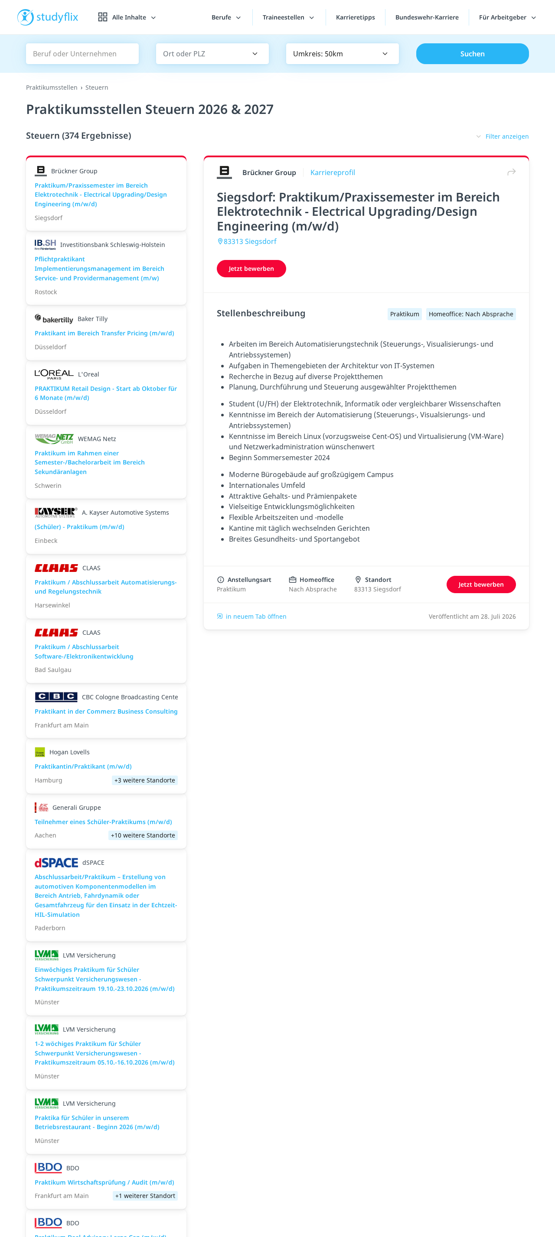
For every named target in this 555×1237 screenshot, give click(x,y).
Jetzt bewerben (251, 268)
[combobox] (200, 54)
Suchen (472, 53)
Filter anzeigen (507, 136)
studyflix (57, 17)
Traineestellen (284, 17)
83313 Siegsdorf (250, 241)
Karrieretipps (355, 17)
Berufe (222, 17)
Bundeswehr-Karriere (427, 17)
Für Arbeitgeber (503, 17)
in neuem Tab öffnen (256, 616)
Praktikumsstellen (52, 87)
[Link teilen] (509, 172)
